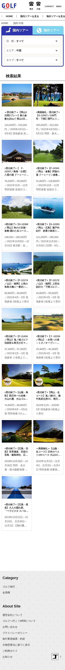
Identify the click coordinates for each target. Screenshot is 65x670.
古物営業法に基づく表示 (16, 644)
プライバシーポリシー (15, 632)
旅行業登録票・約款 (13, 638)
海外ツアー (52, 30)
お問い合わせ (10, 626)
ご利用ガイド (10, 650)
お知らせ (7, 656)
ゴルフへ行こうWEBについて (19, 620)
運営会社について (12, 614)
